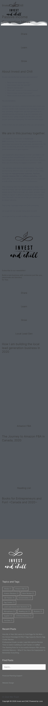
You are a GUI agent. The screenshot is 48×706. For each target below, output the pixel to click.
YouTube (8, 620)
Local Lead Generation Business (16, 607)
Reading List (24, 611)
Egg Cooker (9, 602)
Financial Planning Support (12, 676)
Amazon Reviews (11, 593)
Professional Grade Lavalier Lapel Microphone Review (22, 642)
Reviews (38, 611)
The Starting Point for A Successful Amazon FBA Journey (23, 647)
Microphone (9, 611)
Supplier (8, 616)
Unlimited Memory (24, 616)
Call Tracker (9, 598)
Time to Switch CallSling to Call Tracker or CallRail (21, 645)
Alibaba (7, 589)
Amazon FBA (21, 589)
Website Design (8, 683)
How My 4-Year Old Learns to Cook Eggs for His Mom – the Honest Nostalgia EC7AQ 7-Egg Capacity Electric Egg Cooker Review (23, 636)
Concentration (24, 598)
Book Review (28, 593)
